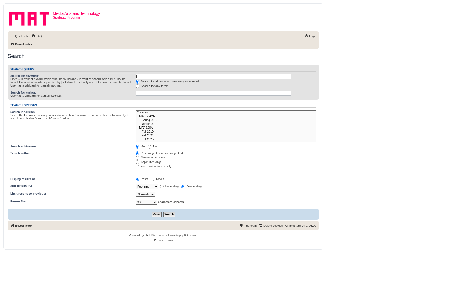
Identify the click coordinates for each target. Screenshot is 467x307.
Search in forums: (23, 111)
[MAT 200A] (226, 128)
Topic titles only (150, 162)
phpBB (149, 235)
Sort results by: (21, 185)
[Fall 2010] (226, 132)
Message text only (152, 157)
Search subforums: (24, 146)
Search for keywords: (25, 75)
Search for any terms (154, 86)
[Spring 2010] (226, 120)
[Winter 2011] (226, 124)
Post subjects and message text (161, 153)
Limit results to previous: (28, 193)
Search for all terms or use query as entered (169, 81)
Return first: (19, 201)
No (154, 146)
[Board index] (31, 17)
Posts (144, 179)
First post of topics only (155, 166)
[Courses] (226, 113)
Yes (143, 146)
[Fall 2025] (226, 139)
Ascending (171, 186)
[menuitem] (36, 36)
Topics (159, 179)
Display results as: (23, 179)
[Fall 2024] (226, 135)
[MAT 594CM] (226, 116)
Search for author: (23, 92)
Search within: (20, 153)
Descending (193, 186)
